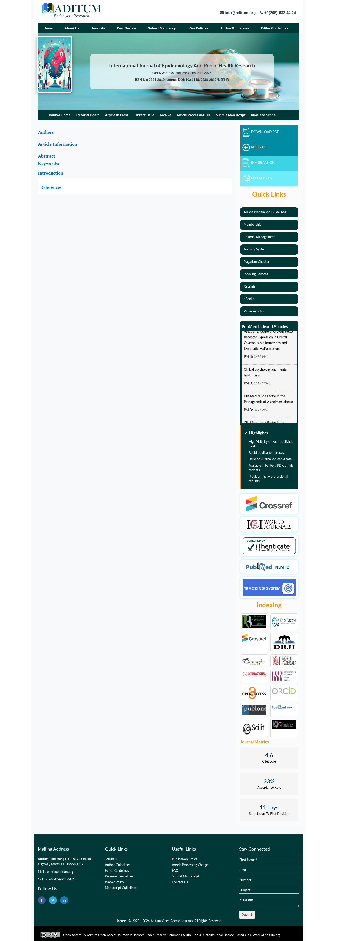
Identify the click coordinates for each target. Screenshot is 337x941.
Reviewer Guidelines (119, 876)
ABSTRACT (259, 147)
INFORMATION (263, 163)
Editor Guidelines (274, 28)
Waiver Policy (114, 882)
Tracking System (255, 249)
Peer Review (126, 28)
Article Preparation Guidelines (265, 212)
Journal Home (59, 115)
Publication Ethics (184, 859)
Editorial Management (259, 237)
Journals (98, 28)
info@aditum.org (61, 872)
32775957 (261, 404)
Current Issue (144, 115)
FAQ (175, 870)
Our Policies (198, 28)
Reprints (249, 286)
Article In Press (116, 115)
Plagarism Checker (256, 262)
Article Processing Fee (194, 115)
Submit (247, 914)
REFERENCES (261, 178)
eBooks (249, 299)
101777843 (262, 378)
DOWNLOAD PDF (265, 132)
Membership (252, 224)
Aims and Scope (263, 115)
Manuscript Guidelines (120, 888)
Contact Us (180, 882)
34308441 (261, 351)
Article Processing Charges (190, 865)
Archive (165, 115)
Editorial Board (88, 115)
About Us (72, 28)
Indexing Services (256, 274)
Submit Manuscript (162, 28)
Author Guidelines (234, 28)
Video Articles (254, 311)
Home (48, 28)
